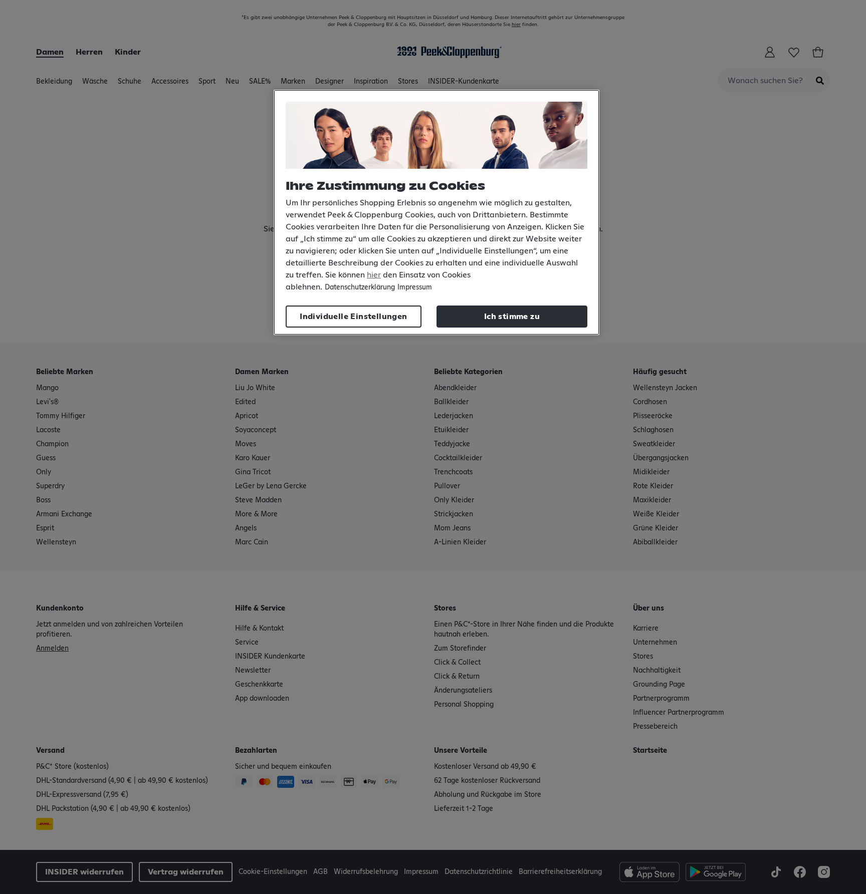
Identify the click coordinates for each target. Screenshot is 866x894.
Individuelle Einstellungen (353, 317)
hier (374, 275)
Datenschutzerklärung (360, 287)
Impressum (414, 287)
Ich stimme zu (512, 317)
